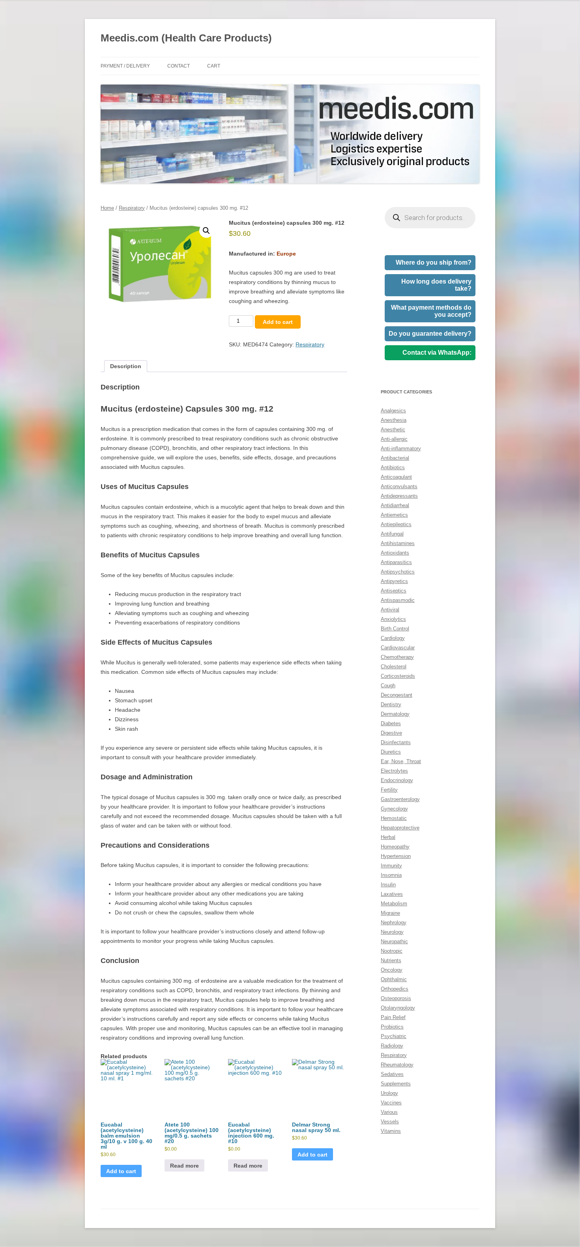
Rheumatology (397, 1065)
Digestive (391, 733)
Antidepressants (399, 496)
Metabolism (394, 904)
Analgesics (393, 411)
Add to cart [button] (121, 1171)
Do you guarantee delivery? (430, 333)
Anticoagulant (396, 477)
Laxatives (392, 894)
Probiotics (392, 1027)
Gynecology (394, 809)
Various (389, 1112)
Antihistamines (398, 543)
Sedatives (392, 1074)
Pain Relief (393, 1017)
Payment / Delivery (125, 66)
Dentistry (391, 704)
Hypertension (396, 856)
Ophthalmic (394, 979)
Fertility (389, 790)
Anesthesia (393, 420)
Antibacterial (395, 458)
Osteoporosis (396, 998)
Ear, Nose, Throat (401, 761)
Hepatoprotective (400, 828)
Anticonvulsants (399, 486)
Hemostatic (394, 818)
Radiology (392, 1046)
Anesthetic (393, 430)
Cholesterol (393, 667)
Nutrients (391, 960)
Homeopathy (395, 847)
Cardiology (393, 638)
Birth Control (395, 629)
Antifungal (392, 534)
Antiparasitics (396, 562)
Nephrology (393, 922)
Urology (389, 1093)
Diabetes (391, 723)
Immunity (391, 866)
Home (107, 208)
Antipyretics (394, 581)
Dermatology (395, 714)
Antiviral (390, 610)
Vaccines (391, 1103)
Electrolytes (394, 771)
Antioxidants (395, 553)
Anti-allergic (394, 439)
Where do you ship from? (433, 262)
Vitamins (391, 1131)
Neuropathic (394, 941)
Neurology (392, 932)
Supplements (396, 1084)
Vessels (390, 1122)
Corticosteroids (398, 676)
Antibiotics (393, 467)
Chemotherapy (397, 657)
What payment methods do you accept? (431, 311)
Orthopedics (394, 989)
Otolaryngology (398, 1008)
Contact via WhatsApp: (436, 352)
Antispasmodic (398, 600)
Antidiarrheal (395, 505)
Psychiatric (393, 1036)
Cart (213, 66)
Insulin (388, 885)
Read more (184, 1165)
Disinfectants (396, 742)
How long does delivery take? (436, 285)
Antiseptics (393, 591)
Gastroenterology (400, 799)
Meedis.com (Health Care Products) (186, 38)
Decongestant (396, 695)
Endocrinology (397, 780)
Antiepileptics (396, 524)
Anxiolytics (393, 619)
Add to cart (278, 322)
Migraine (390, 913)
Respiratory (132, 208)
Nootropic (391, 951)
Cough (388, 685)
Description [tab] (125, 366)
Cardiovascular (398, 648)
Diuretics (391, 752)
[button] (206, 231)
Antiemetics (394, 515)
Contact (178, 66)
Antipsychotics (398, 572)
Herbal (388, 837)
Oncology (391, 970)
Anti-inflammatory (401, 448)
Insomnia (391, 875)
